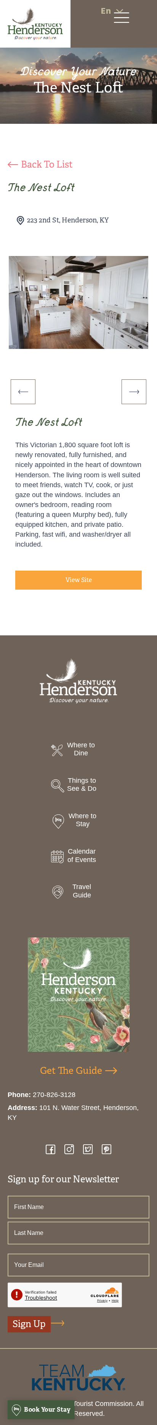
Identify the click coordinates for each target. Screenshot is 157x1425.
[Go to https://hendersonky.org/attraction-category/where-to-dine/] (78, 751)
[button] (23, 391)
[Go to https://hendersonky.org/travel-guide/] (78, 893)
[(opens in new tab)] (78, 1377)
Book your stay (47, 1410)
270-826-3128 (54, 1095)
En (106, 11)
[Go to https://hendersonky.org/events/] (78, 858)
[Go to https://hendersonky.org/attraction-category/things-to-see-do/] (78, 787)
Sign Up (29, 1324)
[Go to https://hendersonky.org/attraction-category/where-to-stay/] (78, 822)
